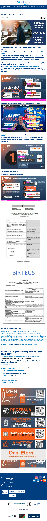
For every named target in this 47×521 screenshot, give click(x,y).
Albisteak (7, 10)
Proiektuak (34, 7)
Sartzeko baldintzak (21, 6)
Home (2, 10)
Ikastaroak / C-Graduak (36, 6)
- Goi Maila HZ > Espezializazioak (8, 380)
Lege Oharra (12, 495)
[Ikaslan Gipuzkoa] (23, 2)
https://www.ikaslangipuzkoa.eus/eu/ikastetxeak (22, 66)
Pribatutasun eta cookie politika (16, 491)
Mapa (43, 7)
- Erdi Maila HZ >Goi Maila (6, 375)
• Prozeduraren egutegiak (6, 364)
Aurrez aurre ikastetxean (31, 344)
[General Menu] (2, 3)
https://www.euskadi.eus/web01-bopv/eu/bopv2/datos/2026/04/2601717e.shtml (18, 331)
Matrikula (28, 6)
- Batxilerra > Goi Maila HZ (6, 377)
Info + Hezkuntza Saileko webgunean (13, 370)
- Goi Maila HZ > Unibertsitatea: (8, 382)
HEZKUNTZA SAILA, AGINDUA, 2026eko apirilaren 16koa (26, 356)
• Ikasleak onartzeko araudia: (7, 356)
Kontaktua (4, 492)
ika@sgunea (6, 344)
